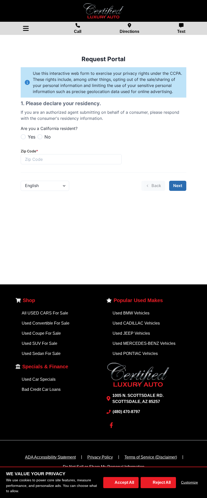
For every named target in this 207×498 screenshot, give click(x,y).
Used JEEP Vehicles (131, 333)
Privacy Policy (100, 457)
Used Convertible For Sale (45, 323)
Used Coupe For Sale (41, 333)
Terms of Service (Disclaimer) (150, 457)
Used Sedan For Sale (41, 353)
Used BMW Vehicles (131, 313)
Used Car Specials (39, 379)
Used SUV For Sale (39, 343)
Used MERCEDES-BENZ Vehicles (144, 343)
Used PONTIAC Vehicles (135, 353)
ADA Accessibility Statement (50, 457)
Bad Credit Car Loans (41, 389)
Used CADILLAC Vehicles (136, 323)
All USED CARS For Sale (45, 313)
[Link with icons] (112, 425)
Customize (189, 482)
